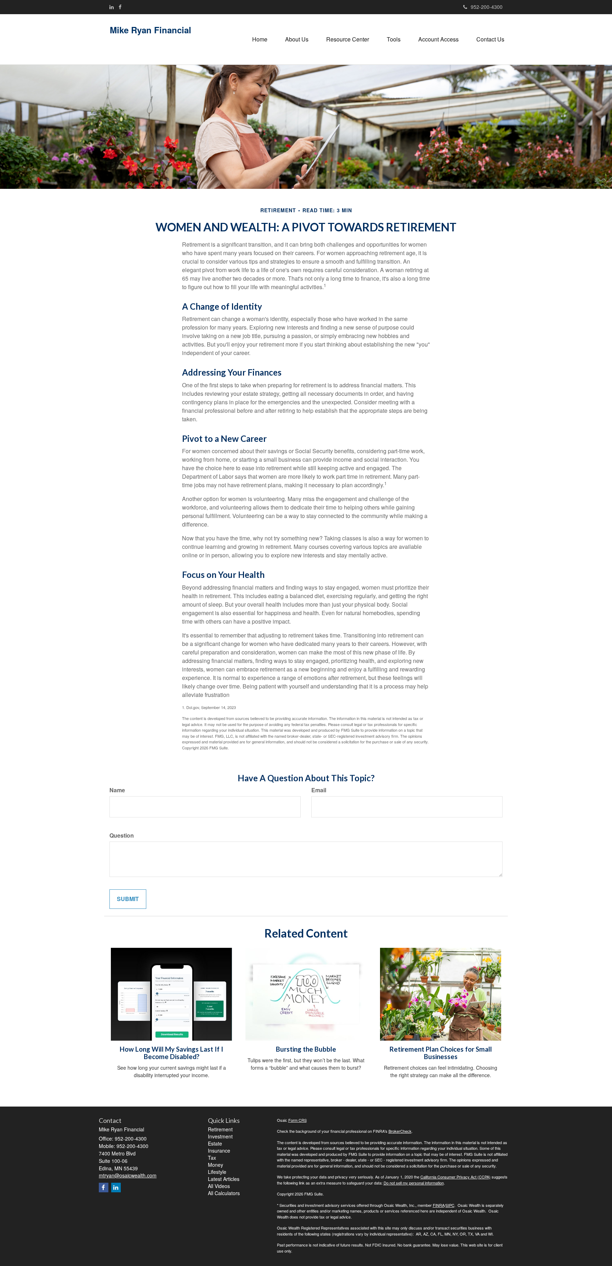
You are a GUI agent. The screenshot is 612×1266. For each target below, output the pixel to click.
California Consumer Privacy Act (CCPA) (455, 1177)
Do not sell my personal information (414, 1183)
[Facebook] (120, 6)
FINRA (438, 1205)
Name (117, 790)
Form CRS (297, 1120)
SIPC (450, 1205)
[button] (296, 39)
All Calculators (224, 1193)
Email (318, 790)
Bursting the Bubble (306, 1049)
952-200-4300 (487, 6)
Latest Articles (223, 1178)
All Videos (219, 1185)
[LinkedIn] (111, 6)
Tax (212, 1157)
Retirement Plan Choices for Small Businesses (441, 1052)
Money (215, 1164)
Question (121, 835)
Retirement (220, 1129)
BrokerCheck (400, 1131)
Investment (220, 1136)
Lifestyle (217, 1171)
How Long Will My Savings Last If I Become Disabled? (171, 1052)
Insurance (219, 1150)
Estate (215, 1143)
